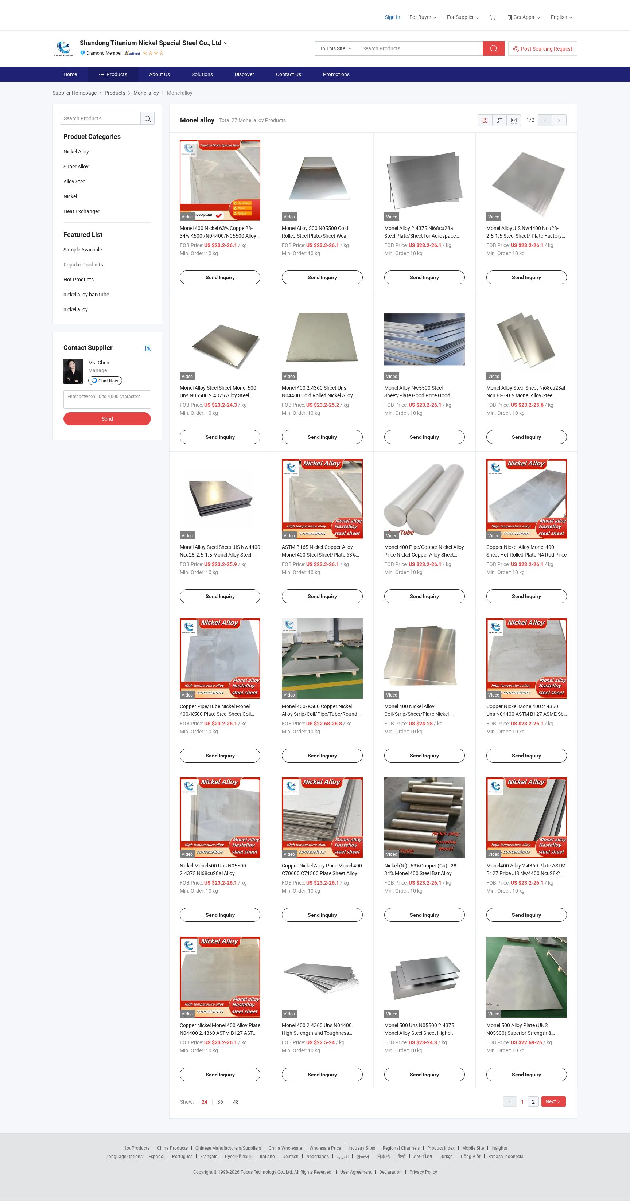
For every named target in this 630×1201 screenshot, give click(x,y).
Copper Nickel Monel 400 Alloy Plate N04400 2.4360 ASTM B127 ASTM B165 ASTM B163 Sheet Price (220, 1033)
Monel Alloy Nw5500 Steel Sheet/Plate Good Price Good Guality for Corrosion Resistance (420, 395)
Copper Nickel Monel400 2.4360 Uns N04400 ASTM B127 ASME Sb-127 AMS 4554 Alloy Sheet (525, 714)
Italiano (267, 1156)
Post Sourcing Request (546, 48)
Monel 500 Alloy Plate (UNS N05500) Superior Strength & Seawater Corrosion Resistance (521, 1033)
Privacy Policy (423, 1172)
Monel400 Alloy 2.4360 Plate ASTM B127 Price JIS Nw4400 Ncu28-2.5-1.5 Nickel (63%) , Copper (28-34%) (526, 873)
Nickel (70, 196)
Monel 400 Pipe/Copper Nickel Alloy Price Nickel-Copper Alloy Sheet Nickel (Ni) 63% (424, 554)
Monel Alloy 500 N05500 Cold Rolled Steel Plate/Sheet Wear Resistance (315, 236)
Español (156, 1156)
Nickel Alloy (76, 151)
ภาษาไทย (422, 1156)
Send (107, 418)
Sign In (392, 16)
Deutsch (291, 1156)
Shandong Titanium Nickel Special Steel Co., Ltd (150, 43)
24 (204, 1102)
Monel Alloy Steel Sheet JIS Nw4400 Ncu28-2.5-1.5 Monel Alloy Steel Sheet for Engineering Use (220, 554)
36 (220, 1101)
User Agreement (356, 1172)
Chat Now (108, 380)
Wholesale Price (325, 1148)
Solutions (202, 74)
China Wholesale (285, 1148)
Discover (244, 74)
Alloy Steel (74, 181)
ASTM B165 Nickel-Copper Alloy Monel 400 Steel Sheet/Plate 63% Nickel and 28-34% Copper (319, 554)
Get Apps (523, 16)
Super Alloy (76, 166)
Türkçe (446, 1156)
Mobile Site (473, 1148)
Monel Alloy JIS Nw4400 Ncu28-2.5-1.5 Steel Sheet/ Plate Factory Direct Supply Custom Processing (524, 236)
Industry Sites (362, 1148)
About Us (159, 74)
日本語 (383, 1156)
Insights (499, 1148)
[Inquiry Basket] (493, 16)
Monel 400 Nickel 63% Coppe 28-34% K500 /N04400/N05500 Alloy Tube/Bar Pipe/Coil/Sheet (218, 236)
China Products (172, 1148)
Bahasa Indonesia (506, 1156)
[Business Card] (148, 348)
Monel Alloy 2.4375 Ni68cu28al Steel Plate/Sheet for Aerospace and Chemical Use (420, 236)
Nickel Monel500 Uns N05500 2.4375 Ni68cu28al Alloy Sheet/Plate (213, 873)
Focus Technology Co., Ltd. (267, 1172)
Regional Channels (401, 1148)
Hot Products (136, 1148)
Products (116, 74)
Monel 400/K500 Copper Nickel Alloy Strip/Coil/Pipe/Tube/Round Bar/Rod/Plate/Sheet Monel (319, 714)
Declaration (390, 1172)
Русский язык (238, 1156)
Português (182, 1156)
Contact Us (288, 74)
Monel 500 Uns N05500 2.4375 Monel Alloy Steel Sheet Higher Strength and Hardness (419, 1033)
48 (236, 1101)
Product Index (441, 1148)
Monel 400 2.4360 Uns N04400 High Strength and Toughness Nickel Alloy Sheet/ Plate (317, 1033)
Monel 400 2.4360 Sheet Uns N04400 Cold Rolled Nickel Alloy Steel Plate (317, 395)
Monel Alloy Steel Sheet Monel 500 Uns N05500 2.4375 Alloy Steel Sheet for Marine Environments (218, 395)
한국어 (362, 1156)
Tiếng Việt (470, 1156)
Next (550, 1101)
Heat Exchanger (81, 211)
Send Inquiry (220, 277)
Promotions (336, 74)
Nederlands (317, 1156)
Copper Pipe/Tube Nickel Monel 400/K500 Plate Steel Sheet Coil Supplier (215, 714)
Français (208, 1156)
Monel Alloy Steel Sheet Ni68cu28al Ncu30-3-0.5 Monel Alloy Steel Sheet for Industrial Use (525, 395)
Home (70, 74)
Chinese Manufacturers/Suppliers (228, 1148)
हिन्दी (402, 1156)
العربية (343, 1156)
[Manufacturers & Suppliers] (99, 14)
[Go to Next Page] (559, 120)
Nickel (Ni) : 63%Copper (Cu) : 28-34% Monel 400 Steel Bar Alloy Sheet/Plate (421, 873)
